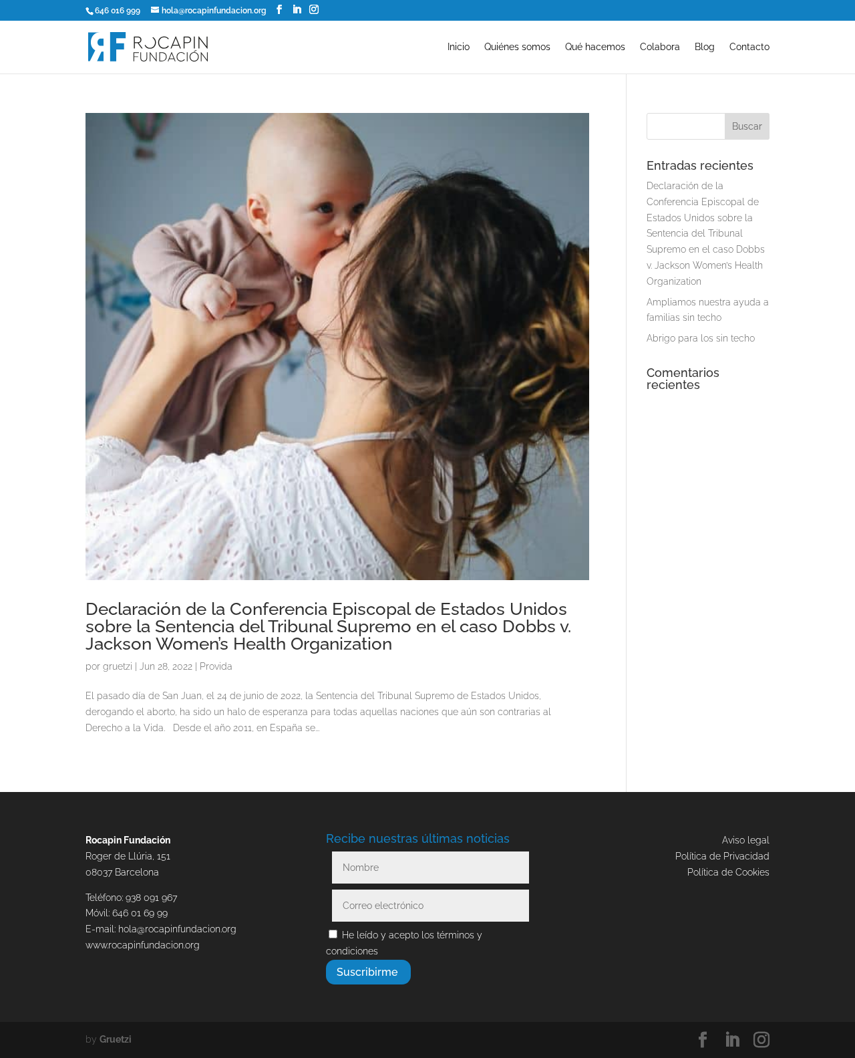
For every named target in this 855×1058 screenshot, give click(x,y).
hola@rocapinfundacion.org (177, 929)
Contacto (749, 47)
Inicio (459, 47)
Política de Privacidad (722, 856)
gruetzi (117, 666)
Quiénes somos (517, 47)
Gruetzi (116, 1039)
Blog (705, 47)
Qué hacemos (595, 47)
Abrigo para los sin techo (701, 338)
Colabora (660, 47)
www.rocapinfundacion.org (143, 945)
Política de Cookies (728, 872)
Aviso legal (746, 840)
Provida (216, 666)
